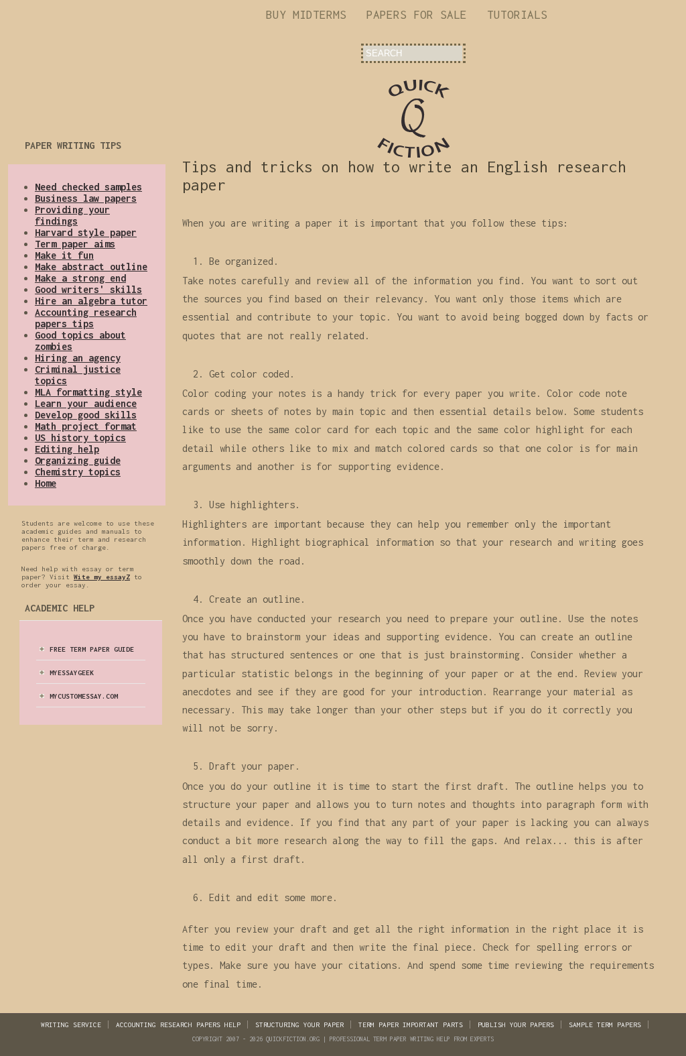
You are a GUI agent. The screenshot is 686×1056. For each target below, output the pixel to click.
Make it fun (64, 255)
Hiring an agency (78, 357)
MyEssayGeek (72, 672)
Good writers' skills (88, 289)
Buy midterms (306, 14)
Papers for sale (416, 14)
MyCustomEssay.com (84, 696)
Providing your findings (72, 215)
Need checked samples (88, 186)
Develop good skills (86, 414)
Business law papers (86, 198)
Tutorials (517, 14)
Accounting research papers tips (86, 317)
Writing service (71, 1024)
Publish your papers (516, 1024)
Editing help (67, 449)
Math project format (86, 426)
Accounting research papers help (178, 1024)
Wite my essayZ (102, 577)
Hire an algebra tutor (91, 300)
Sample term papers (605, 1024)
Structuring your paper (299, 1024)
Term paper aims (75, 243)
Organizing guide (78, 460)
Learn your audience (86, 403)
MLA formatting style (88, 392)
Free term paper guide (92, 649)
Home (45, 483)
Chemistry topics (78, 471)
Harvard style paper (86, 232)
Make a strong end (80, 278)
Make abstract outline (91, 266)
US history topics (80, 437)
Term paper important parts (410, 1024)
